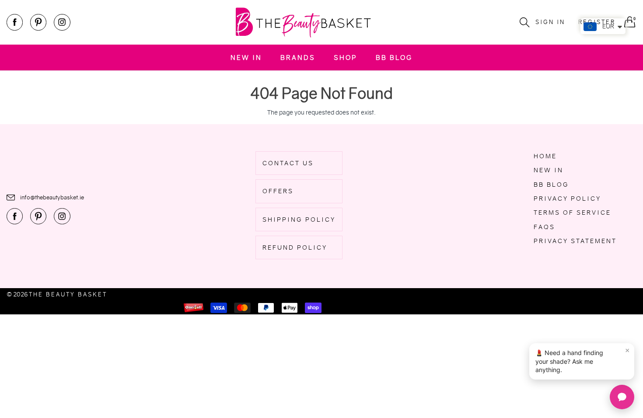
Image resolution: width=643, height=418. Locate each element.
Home (545, 156)
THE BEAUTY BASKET (68, 294)
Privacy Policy (567, 198)
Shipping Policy (298, 219)
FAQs (544, 227)
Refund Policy (294, 247)
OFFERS (278, 191)
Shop (345, 57)
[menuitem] (246, 57)
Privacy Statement (575, 241)
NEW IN (246, 57)
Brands (297, 57)
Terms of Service (572, 212)
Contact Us (288, 163)
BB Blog (394, 57)
